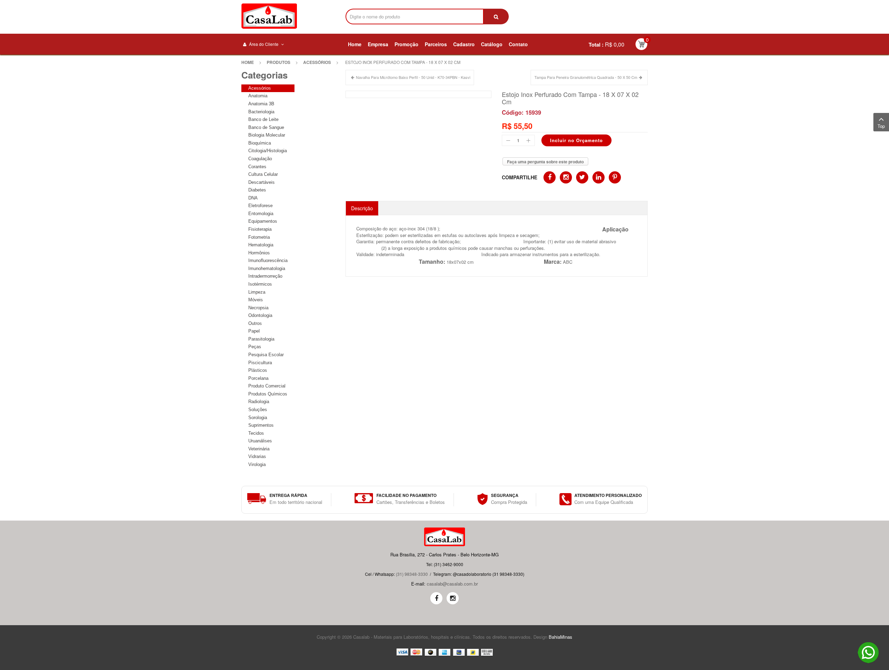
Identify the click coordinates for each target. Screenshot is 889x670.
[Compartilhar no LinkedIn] (598, 177)
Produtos (278, 62)
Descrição (362, 208)
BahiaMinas (560, 637)
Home (247, 62)
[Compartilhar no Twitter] (582, 177)
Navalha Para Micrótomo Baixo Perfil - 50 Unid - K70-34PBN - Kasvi (413, 77)
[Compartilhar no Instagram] (566, 177)
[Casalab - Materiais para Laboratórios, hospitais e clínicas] (269, 16)
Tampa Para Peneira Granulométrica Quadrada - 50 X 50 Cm (585, 77)
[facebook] (436, 598)
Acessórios (317, 62)
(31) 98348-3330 (412, 574)
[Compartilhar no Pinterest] (615, 177)
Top (881, 126)
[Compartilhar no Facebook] (549, 177)
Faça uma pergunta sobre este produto (545, 161)
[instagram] (453, 598)
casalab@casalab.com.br (452, 583)
